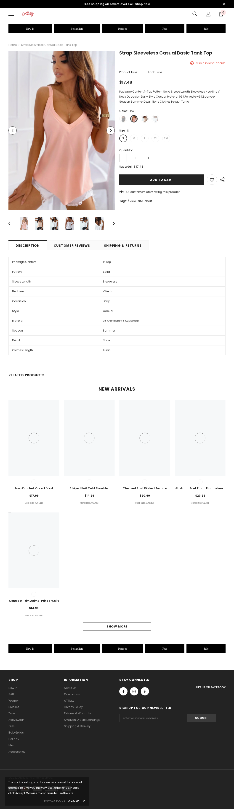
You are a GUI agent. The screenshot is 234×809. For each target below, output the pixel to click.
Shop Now (142, 4)
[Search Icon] (194, 14)
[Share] (221, 179)
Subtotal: (125, 167)
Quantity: (126, 150)
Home (12, 45)
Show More (117, 626)
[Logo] (28, 13)
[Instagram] (134, 691)
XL (155, 138)
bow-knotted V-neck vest (33, 488)
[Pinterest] (145, 691)
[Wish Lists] (212, 179)
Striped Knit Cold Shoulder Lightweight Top (89, 488)
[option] (61, 130)
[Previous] (12, 130)
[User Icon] (208, 14)
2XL (166, 138)
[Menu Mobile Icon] (11, 14)
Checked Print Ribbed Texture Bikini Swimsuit (145, 488)
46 (128, 192)
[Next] (110, 130)
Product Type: (128, 72)
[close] (224, 4)
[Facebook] (123, 691)
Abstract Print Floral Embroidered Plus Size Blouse (200, 488)
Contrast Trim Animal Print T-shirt (34, 601)
